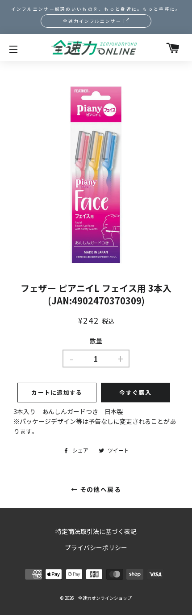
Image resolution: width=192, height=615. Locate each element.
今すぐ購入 (135, 392)
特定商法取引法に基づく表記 (96, 531)
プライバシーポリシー (96, 547)
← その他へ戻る (96, 489)
